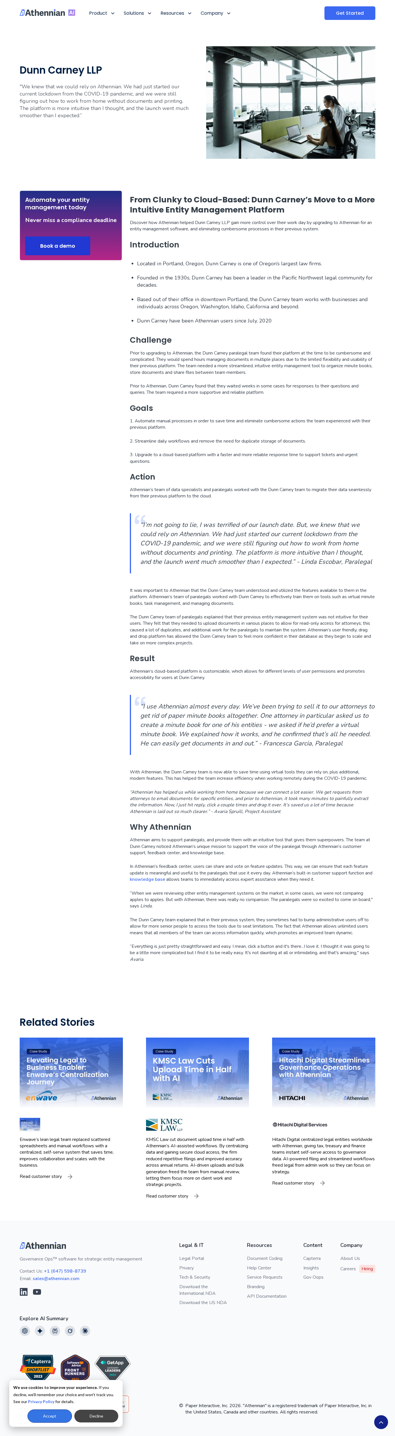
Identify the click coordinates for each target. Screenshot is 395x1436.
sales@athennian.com (56, 1278)
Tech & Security (194, 1277)
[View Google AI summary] (40, 1331)
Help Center (259, 1268)
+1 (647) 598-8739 (65, 1271)
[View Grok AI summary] (70, 1331)
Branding (256, 1287)
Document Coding (265, 1258)
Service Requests (265, 1277)
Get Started (350, 13)
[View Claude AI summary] (85, 1331)
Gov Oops (313, 1277)
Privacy (186, 1268)
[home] (47, 12)
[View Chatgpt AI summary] (25, 1331)
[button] (101, 13)
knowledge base (147, 879)
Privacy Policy (41, 1401)
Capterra (312, 1258)
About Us (350, 1258)
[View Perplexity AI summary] (55, 1331)
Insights (311, 1268)
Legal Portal (191, 1258)
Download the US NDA (203, 1302)
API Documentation (267, 1296)
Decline (96, 1415)
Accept (49, 1415)
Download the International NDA (197, 1290)
